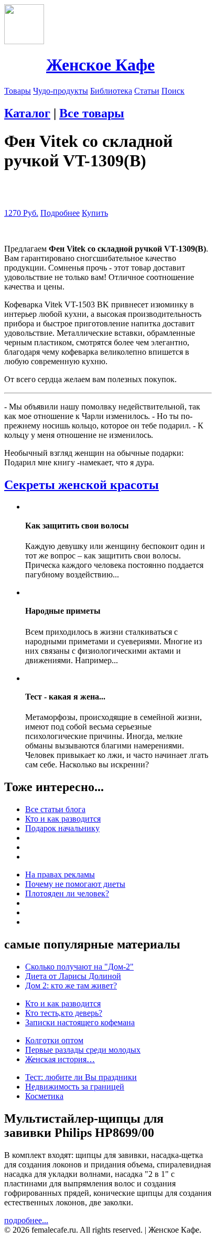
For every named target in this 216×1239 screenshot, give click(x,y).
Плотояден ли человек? (67, 893)
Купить (95, 212)
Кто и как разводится (63, 818)
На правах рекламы (60, 874)
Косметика (44, 1096)
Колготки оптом (54, 1040)
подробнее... (26, 1220)
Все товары (91, 113)
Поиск (173, 90)
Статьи (146, 90)
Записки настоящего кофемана (80, 1022)
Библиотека (111, 90)
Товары (17, 90)
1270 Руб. (21, 212)
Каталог (27, 113)
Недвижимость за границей (74, 1086)
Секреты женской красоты (81, 485)
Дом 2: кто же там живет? (71, 985)
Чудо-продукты (60, 90)
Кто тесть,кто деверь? (63, 1012)
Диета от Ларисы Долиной (73, 976)
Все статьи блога (55, 809)
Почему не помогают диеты (75, 884)
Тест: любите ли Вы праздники (81, 1077)
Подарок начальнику (62, 828)
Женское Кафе (100, 64)
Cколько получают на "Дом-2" (79, 966)
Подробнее (60, 212)
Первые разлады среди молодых (83, 1049)
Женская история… (60, 1059)
